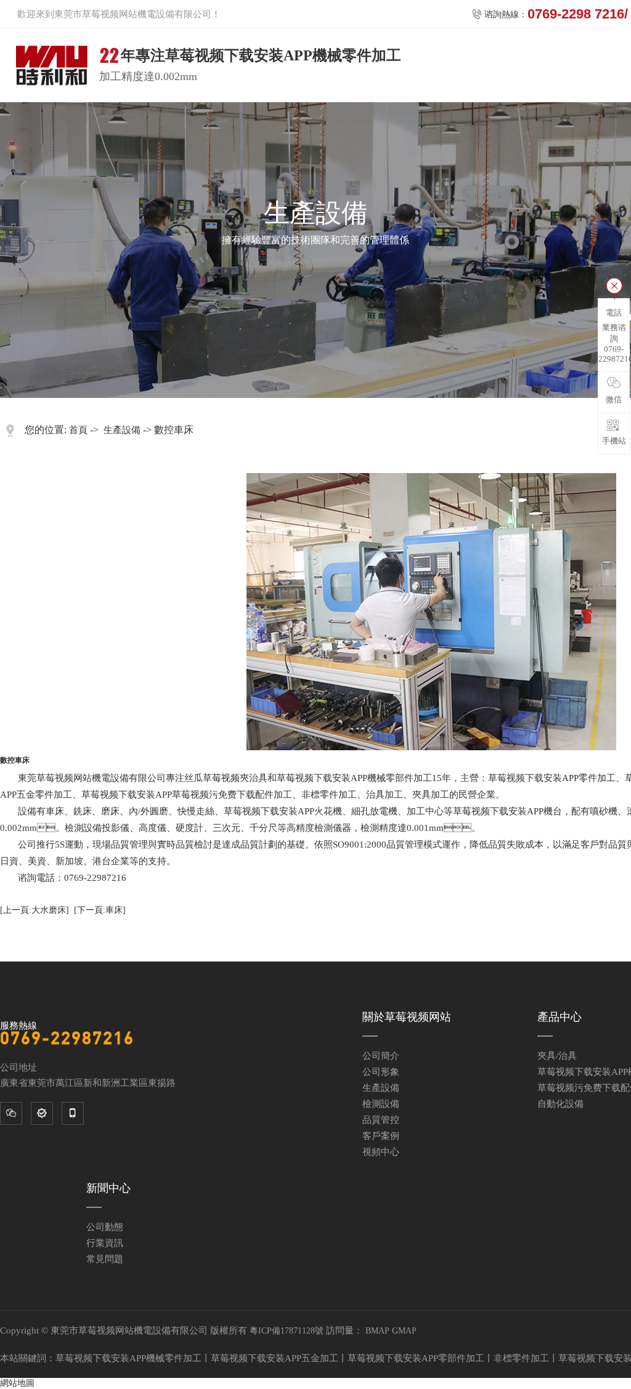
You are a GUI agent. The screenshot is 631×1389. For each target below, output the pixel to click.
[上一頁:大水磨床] (34, 910)
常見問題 (104, 1259)
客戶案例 (380, 1136)
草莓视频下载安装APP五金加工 (274, 1358)
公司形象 (380, 1072)
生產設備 (122, 430)
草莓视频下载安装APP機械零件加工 (128, 1358)
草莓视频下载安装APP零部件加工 (416, 1358)
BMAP (377, 1330)
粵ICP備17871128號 (287, 1330)
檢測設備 (380, 1104)
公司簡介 (380, 1056)
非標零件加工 (521, 1358)
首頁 (78, 430)
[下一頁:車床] (100, 910)
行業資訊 (104, 1243)
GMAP (404, 1330)
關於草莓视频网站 (406, 1017)
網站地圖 (17, 1383)
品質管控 (380, 1120)
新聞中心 (108, 1188)
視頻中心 (380, 1152)
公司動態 (104, 1227)
